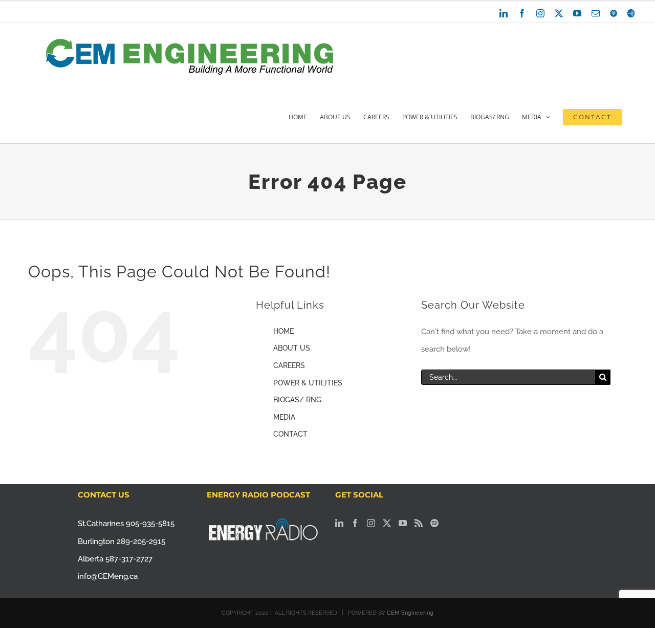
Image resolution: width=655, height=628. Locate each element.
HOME (283, 331)
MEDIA (284, 417)
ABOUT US (291, 348)
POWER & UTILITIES (307, 383)
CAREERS (289, 365)
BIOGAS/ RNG (297, 400)
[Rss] (418, 523)
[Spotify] (434, 523)
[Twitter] (387, 523)
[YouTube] (403, 523)
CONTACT (290, 434)
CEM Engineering (410, 613)
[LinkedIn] (339, 523)
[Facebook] (355, 523)
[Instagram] (371, 523)
